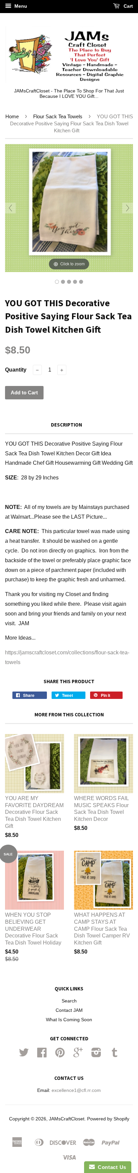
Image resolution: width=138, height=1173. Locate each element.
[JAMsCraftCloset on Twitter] (24, 1054)
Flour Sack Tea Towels (57, 116)
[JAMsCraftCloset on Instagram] (96, 1054)
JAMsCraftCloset (66, 1118)
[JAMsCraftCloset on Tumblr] (115, 1054)
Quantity (15, 370)
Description (66, 424)
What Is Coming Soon (69, 1019)
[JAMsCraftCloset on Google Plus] (78, 1054)
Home (12, 116)
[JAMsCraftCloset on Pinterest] (60, 1054)
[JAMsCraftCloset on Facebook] (42, 1054)
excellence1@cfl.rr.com (76, 1090)
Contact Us (110, 1167)
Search (69, 1000)
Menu (20, 6)
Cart (127, 6)
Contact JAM (69, 1010)
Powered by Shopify (108, 1118)
